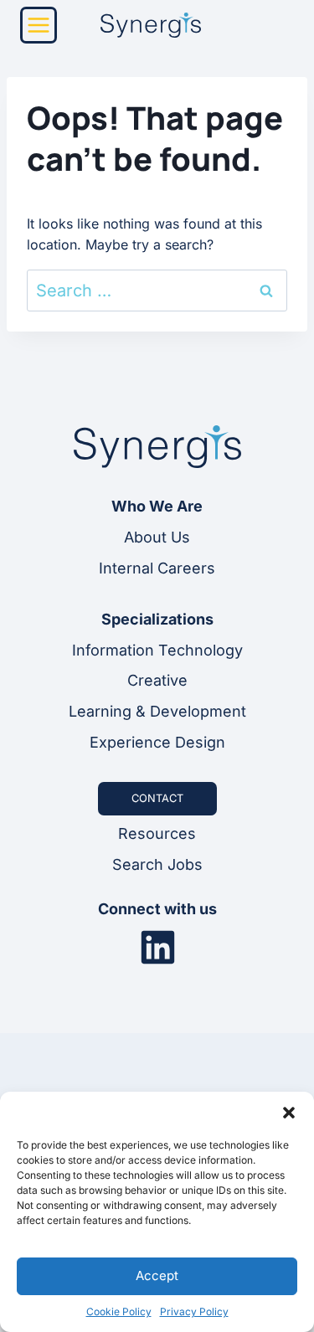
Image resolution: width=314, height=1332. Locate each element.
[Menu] (38, 25)
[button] (289, 1112)
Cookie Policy (119, 1311)
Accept (157, 1275)
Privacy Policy (194, 1311)
